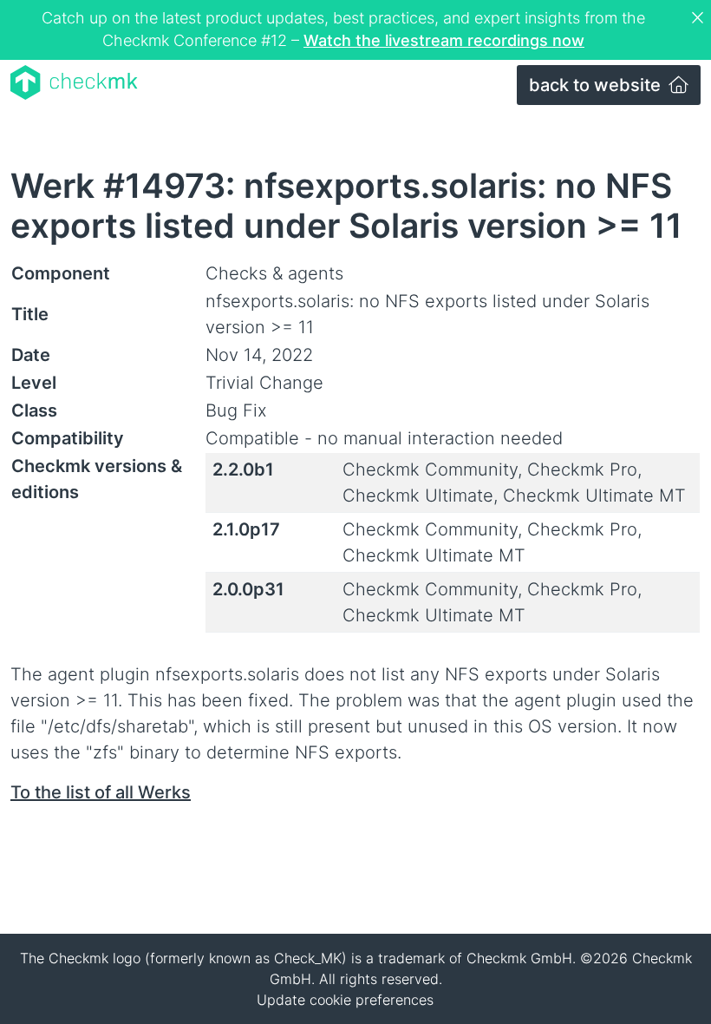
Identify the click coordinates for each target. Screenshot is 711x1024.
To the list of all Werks (100, 792)
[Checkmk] (74, 82)
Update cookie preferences (345, 999)
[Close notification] (699, 18)
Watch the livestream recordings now (443, 40)
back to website (597, 85)
